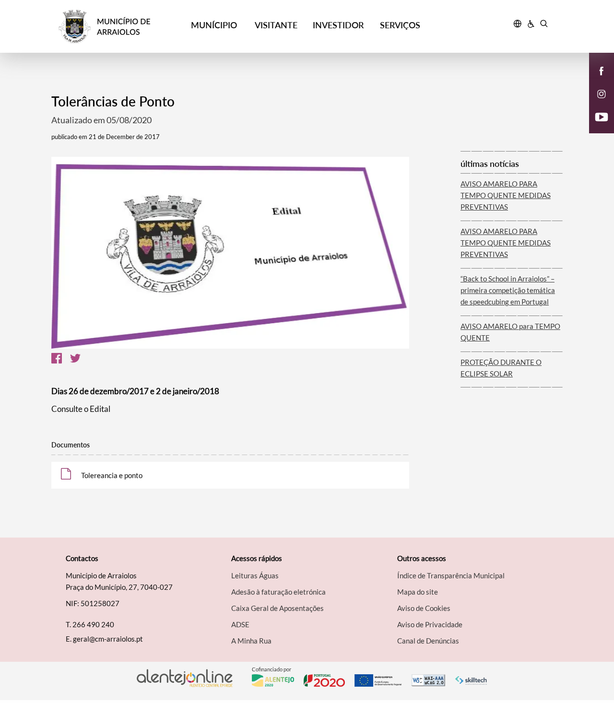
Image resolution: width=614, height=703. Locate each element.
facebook (596, 80)
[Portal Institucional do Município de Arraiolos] (121, 27)
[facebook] (602, 70)
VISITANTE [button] (276, 25)
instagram (596, 103)
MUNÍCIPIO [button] (214, 25)
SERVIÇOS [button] (400, 25)
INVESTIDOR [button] (338, 25)
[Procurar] (543, 25)
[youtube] (601, 116)
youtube (596, 126)
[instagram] (601, 93)
